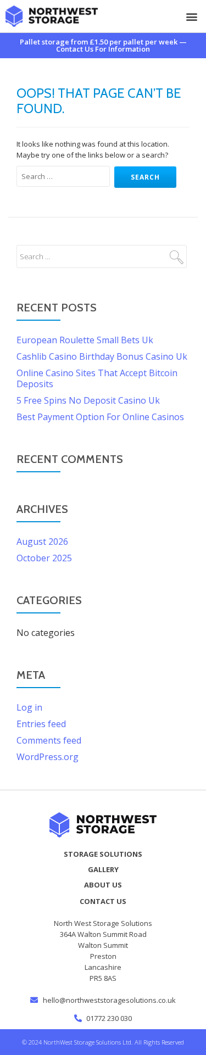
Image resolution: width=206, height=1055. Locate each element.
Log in (29, 707)
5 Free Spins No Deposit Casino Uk (88, 400)
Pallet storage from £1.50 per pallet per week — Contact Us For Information (103, 45)
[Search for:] (64, 176)
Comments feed (48, 740)
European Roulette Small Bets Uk (84, 340)
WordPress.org (47, 757)
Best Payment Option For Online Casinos (100, 417)
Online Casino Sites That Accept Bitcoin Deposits (96, 378)
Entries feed (41, 724)
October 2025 (44, 558)
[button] (191, 16)
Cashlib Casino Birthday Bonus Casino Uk (101, 356)
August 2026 (42, 541)
